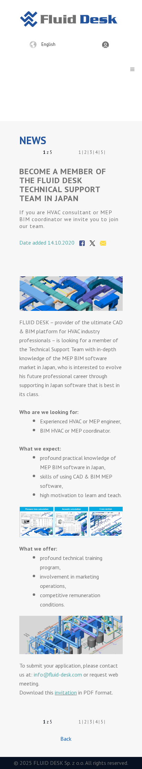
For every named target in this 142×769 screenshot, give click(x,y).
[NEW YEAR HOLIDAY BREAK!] (32, 153)
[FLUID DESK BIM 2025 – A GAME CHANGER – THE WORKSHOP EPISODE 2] (64, 153)
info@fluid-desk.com (58, 674)
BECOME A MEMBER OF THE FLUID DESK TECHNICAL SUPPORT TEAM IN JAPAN (62, 185)
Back (65, 738)
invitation (66, 692)
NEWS (32, 140)
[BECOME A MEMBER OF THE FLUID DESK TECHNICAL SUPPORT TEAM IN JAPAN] (39, 153)
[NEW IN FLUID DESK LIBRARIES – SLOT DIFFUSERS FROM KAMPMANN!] (57, 153)
